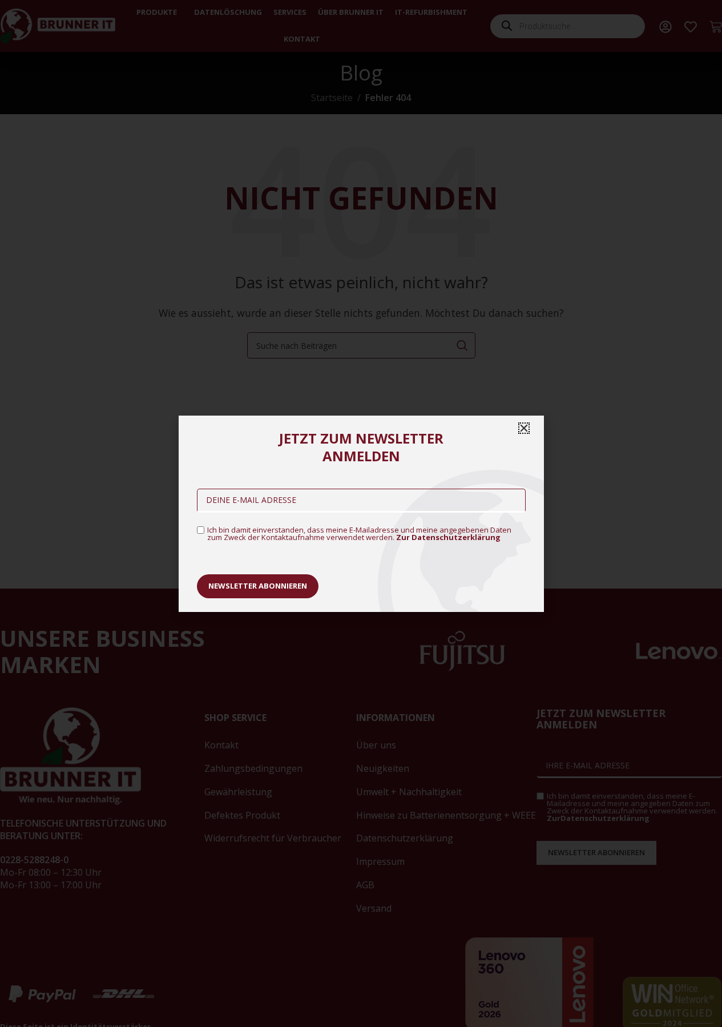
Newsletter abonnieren (257, 586)
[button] (524, 428)
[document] (361, 513)
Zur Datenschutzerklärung (448, 537)
